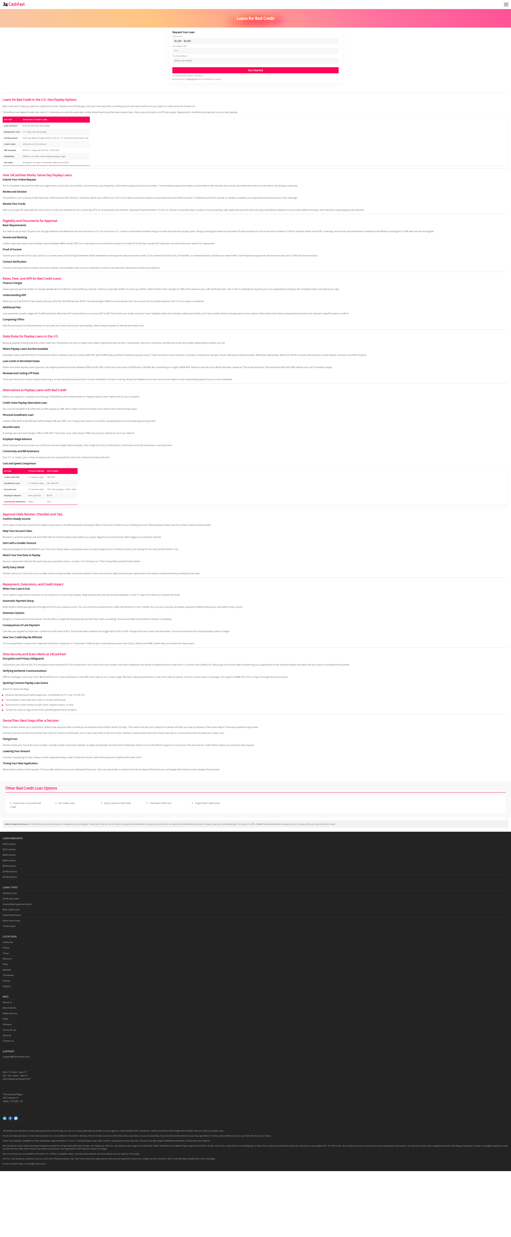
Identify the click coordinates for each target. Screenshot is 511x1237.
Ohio (5, 964)
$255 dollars (9, 849)
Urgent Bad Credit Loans (207, 803)
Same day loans (11, 898)
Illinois (6, 947)
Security (7, 1035)
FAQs (5, 1018)
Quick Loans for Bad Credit (117, 803)
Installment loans (12, 915)
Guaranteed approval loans (17, 904)
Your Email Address (179, 56)
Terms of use (9, 1029)
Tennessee (8, 975)
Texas (6, 953)
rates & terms (127, 1153)
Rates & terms (10, 1013)
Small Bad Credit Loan (160, 803)
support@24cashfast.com (16, 1056)
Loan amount (177, 36)
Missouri (7, 958)
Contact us (8, 1040)
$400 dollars (9, 860)
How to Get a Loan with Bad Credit (25, 805)
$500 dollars (9, 865)
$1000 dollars (10, 871)
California (8, 942)
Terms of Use (192, 79)
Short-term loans (11, 920)
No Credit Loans (66, 803)
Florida (6, 980)
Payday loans (10, 893)
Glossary (7, 1024)
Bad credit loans (11, 909)
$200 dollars (9, 843)
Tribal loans (9, 926)
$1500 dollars (10, 876)
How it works (9, 1007)
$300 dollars (9, 854)
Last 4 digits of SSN (179, 46)
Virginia (7, 986)
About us (7, 1002)
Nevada (7, 969)
